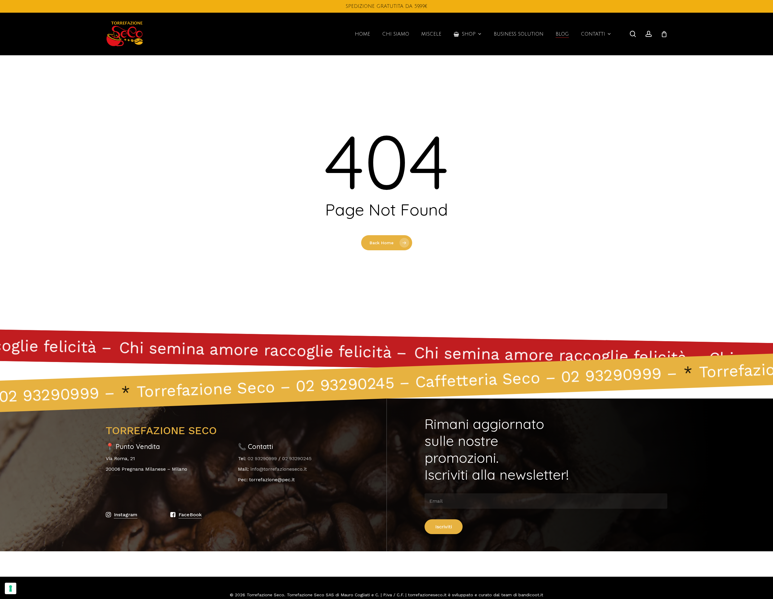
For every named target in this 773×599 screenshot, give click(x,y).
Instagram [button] (125, 514)
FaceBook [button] (190, 514)
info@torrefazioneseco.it (278, 469)
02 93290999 (262, 458)
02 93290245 (297, 458)
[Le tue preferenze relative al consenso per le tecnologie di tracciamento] (10, 588)
